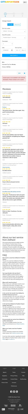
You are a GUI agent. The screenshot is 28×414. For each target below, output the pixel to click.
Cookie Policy (14, 379)
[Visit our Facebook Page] (11, 392)
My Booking (23, 379)
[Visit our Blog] (17, 392)
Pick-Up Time (18, 47)
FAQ (23, 375)
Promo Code (5, 382)
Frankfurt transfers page (17, 333)
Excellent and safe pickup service (12, 191)
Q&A (19, 73)
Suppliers (4, 375)
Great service (6, 167)
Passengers (5, 41)
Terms (13, 372)
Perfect (4, 107)
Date (3, 47)
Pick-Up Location (6, 28)
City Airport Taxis (16, 397)
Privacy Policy (14, 375)
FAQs (4, 339)
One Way (10, 24)
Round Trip (17, 24)
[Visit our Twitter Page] (14, 392)
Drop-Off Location (6, 34)
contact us (12, 339)
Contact (23, 372)
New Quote (13, 55)
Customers (4, 379)
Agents (4, 372)
